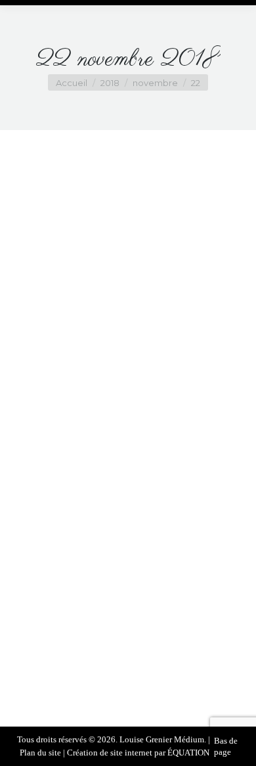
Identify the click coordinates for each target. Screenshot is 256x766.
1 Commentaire (128, 643)
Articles (85, 616)
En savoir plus (123, 668)
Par (142, 616)
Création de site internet (109, 752)
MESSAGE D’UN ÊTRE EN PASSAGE (128, 592)
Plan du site (40, 752)
